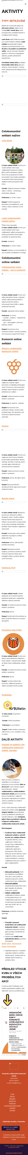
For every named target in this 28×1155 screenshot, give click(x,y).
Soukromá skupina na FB (12, 1106)
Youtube (12, 1110)
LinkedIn (12, 1108)
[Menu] (25, 4)
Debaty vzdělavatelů (12, 893)
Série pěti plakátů (11, 883)
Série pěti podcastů (12, 872)
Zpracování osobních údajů (14, 1153)
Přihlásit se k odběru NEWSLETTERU (10, 1128)
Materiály (12, 1099)
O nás (12, 1094)
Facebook (12, 1103)
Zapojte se (12, 1101)
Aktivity (12, 1096)
